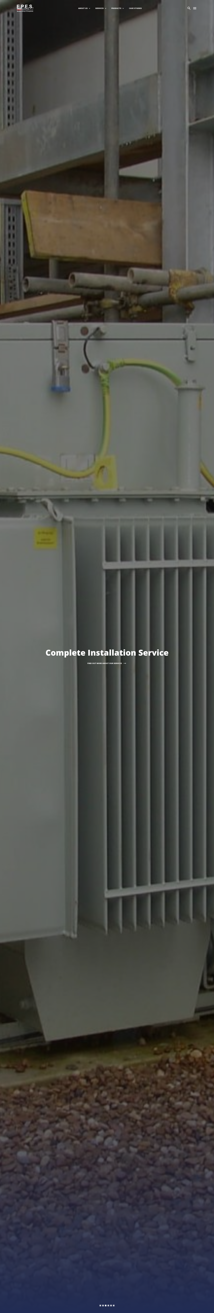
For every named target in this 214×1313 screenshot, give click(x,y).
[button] (100, 1305)
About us (83, 8)
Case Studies (135, 8)
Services (99, 8)
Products (116, 8)
